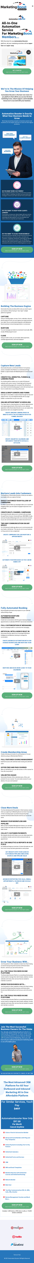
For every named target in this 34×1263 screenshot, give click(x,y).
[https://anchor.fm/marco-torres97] (14, 6)
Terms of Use (17, 1254)
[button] (32, 6)
